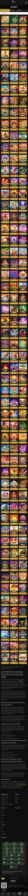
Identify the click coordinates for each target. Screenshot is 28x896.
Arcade (2, 826)
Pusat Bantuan (3, 799)
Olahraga (2, 822)
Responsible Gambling (5, 802)
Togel (2, 820)
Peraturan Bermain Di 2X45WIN (6, 804)
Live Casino (3, 815)
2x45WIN (20, 681)
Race (2, 817)
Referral (16, 802)
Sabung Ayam (3, 833)
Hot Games (3, 810)
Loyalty (16, 799)
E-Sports (2, 831)
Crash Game (3, 824)
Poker (2, 829)
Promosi (16, 797)
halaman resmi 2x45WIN (21, 784)
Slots (2, 813)
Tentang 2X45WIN (4, 797)
